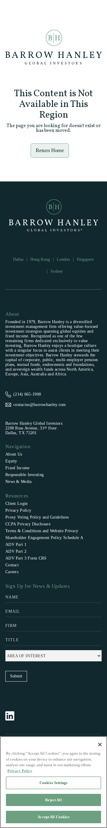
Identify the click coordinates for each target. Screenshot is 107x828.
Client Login (16, 503)
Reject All (53, 800)
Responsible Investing (24, 475)
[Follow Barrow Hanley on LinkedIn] (12, 715)
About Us (13, 454)
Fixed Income (17, 468)
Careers (11, 572)
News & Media (18, 481)
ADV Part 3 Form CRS (26, 558)
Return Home (50, 150)
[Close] (99, 744)
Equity (11, 461)
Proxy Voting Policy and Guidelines (37, 517)
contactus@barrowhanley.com (39, 404)
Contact (12, 565)
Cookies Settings (53, 782)
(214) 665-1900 (27, 394)
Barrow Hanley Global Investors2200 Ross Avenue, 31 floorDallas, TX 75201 (33, 428)
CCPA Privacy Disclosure (28, 524)
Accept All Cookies (53, 817)
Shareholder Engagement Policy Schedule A (44, 537)
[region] (53, 782)
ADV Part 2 (15, 551)
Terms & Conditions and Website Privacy (41, 531)
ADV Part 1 (15, 544)
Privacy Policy (18, 510)
